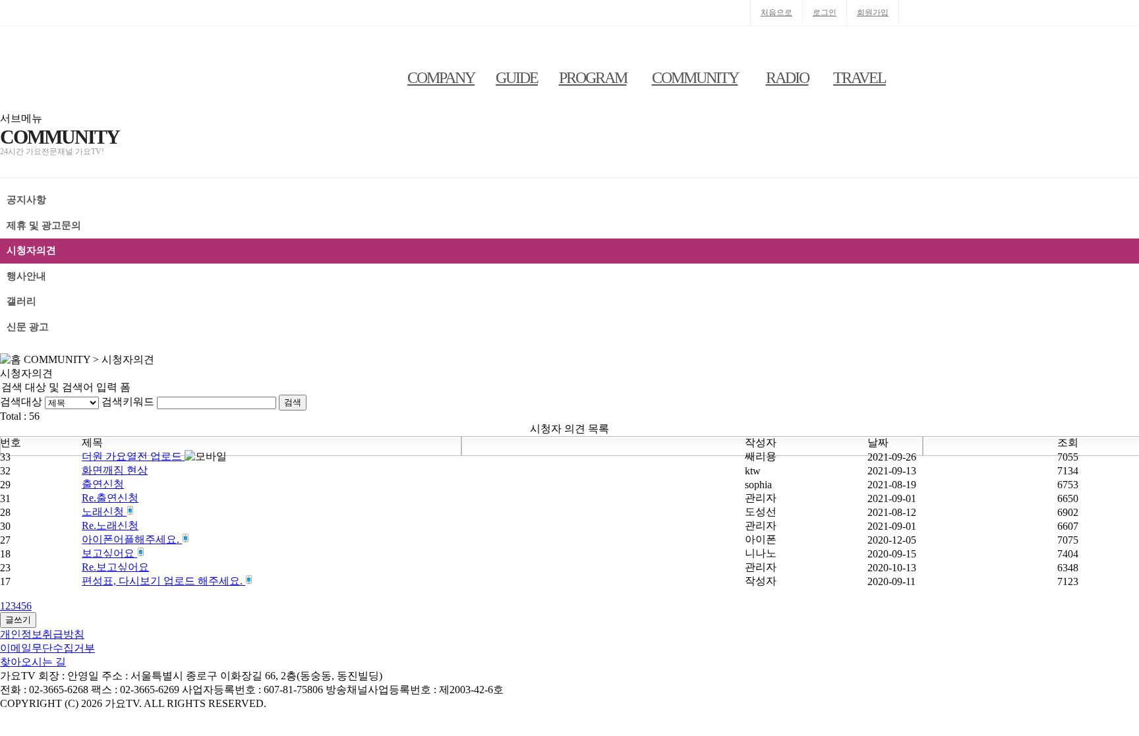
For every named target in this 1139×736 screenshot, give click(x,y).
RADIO (787, 77)
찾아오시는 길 (33, 661)
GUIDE (517, 77)
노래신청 (104, 511)
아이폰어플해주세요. (132, 539)
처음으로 (776, 12)
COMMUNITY (695, 77)
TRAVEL (859, 77)
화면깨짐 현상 (115, 470)
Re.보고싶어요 (115, 567)
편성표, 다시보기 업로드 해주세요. (163, 580)
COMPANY (441, 77)
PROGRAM (593, 77)
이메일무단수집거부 (47, 648)
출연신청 (103, 484)
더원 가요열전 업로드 (133, 456)
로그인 (824, 12)
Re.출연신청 (110, 497)
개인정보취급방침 (42, 634)
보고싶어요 (109, 553)
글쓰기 (18, 620)
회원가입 (873, 12)
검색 (292, 402)
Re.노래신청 (110, 525)
